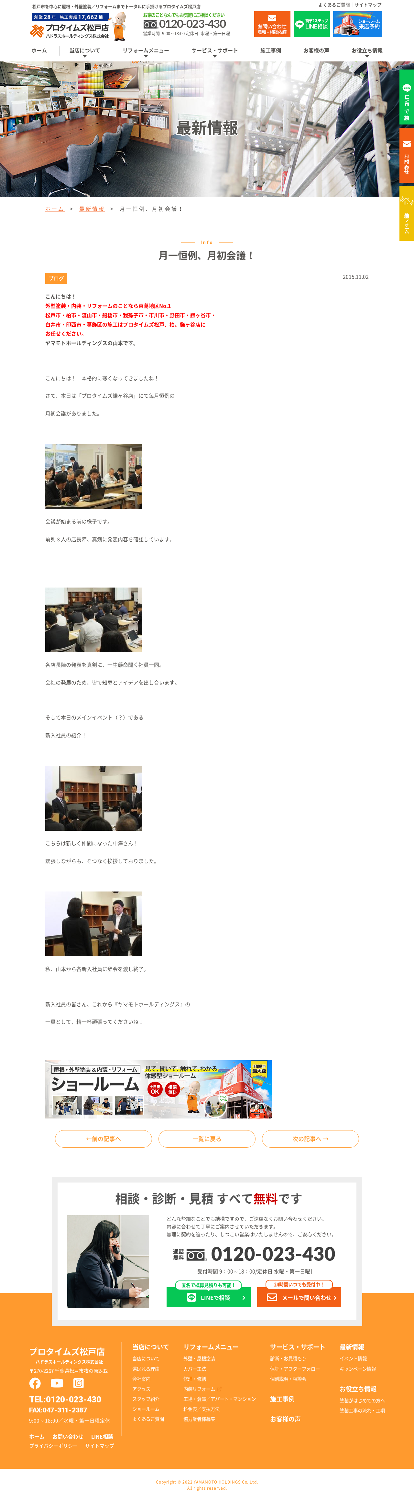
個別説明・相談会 (288, 1379)
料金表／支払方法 (201, 1409)
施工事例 (270, 50)
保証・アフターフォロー (295, 1369)
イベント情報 (353, 1358)
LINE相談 (102, 1436)
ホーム (39, 50)
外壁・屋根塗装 (199, 1358)
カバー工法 (194, 1369)
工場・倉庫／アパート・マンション (219, 1399)
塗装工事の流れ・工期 (362, 1410)
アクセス (141, 1389)
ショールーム (145, 1409)
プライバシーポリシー (53, 1445)
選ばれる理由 (145, 1369)
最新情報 (92, 208)
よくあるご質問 (334, 5)
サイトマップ (368, 5)
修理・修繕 (194, 1379)
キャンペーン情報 (358, 1369)
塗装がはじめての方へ (362, 1400)
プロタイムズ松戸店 (67, 1355)
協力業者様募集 (199, 1419)
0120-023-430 (273, 1255)
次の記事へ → (310, 1139)
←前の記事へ (103, 1139)
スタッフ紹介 (145, 1399)
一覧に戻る (207, 1139)
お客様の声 (316, 50)
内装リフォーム (407, 221)
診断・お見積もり (288, 1358)
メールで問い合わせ (303, 1293)
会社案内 (141, 1379)
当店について (145, 1358)
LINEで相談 (208, 1293)
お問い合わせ (67, 1436)
